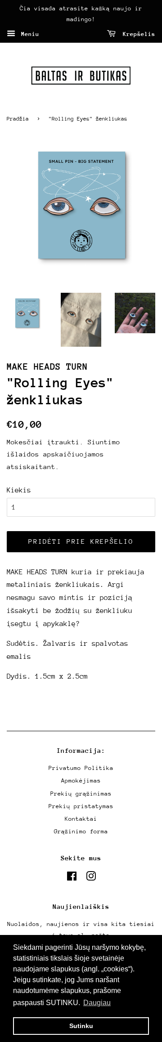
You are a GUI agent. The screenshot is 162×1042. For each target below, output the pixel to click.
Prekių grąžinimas (81, 793)
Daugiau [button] (97, 1002)
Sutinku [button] (81, 1025)
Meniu (28, 33)
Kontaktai (81, 818)
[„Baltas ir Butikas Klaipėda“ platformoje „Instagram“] (91, 878)
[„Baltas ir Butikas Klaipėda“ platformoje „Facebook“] (72, 878)
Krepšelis (137, 33)
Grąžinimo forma (81, 831)
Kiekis (19, 490)
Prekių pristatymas (81, 806)
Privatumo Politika (81, 768)
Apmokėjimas (81, 780)
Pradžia (18, 119)
